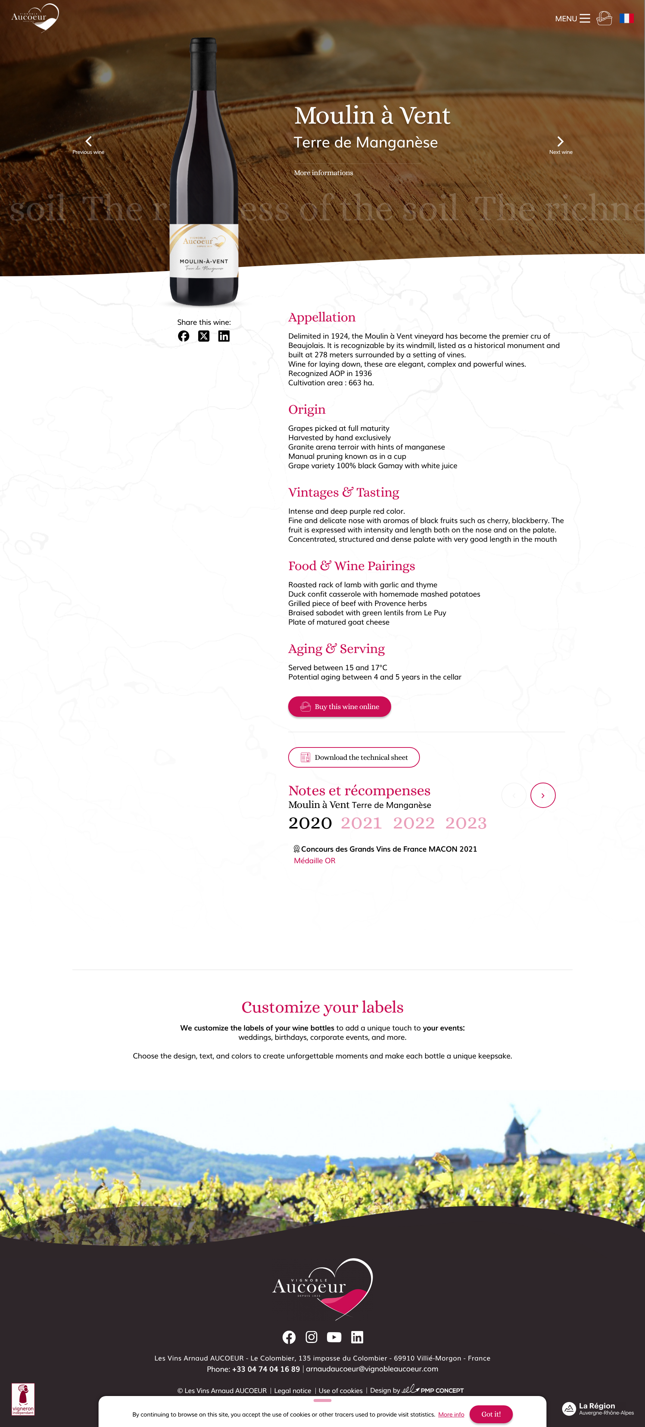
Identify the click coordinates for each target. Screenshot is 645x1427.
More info (451, 1414)
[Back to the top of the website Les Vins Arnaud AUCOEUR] (630, 1191)
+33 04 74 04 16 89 (266, 1368)
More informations (323, 172)
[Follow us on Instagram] (311, 1337)
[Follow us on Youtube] (334, 1337)
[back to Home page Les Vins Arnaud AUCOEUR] (35, 18)
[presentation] (514, 795)
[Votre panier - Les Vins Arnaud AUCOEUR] (604, 18)
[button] (183, 337)
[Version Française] (627, 18)
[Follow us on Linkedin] (357, 1337)
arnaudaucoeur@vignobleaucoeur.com (372, 1368)
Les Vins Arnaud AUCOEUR (226, 1390)
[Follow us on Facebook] (289, 1337)
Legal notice (292, 1390)
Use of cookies (341, 1390)
